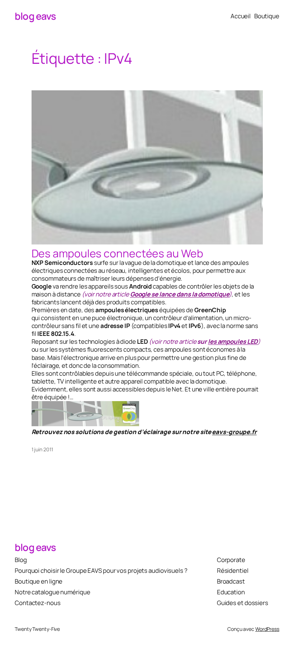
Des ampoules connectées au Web (117, 253)
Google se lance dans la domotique (179, 294)
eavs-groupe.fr (234, 432)
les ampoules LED (233, 341)
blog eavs (35, 16)
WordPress (267, 628)
